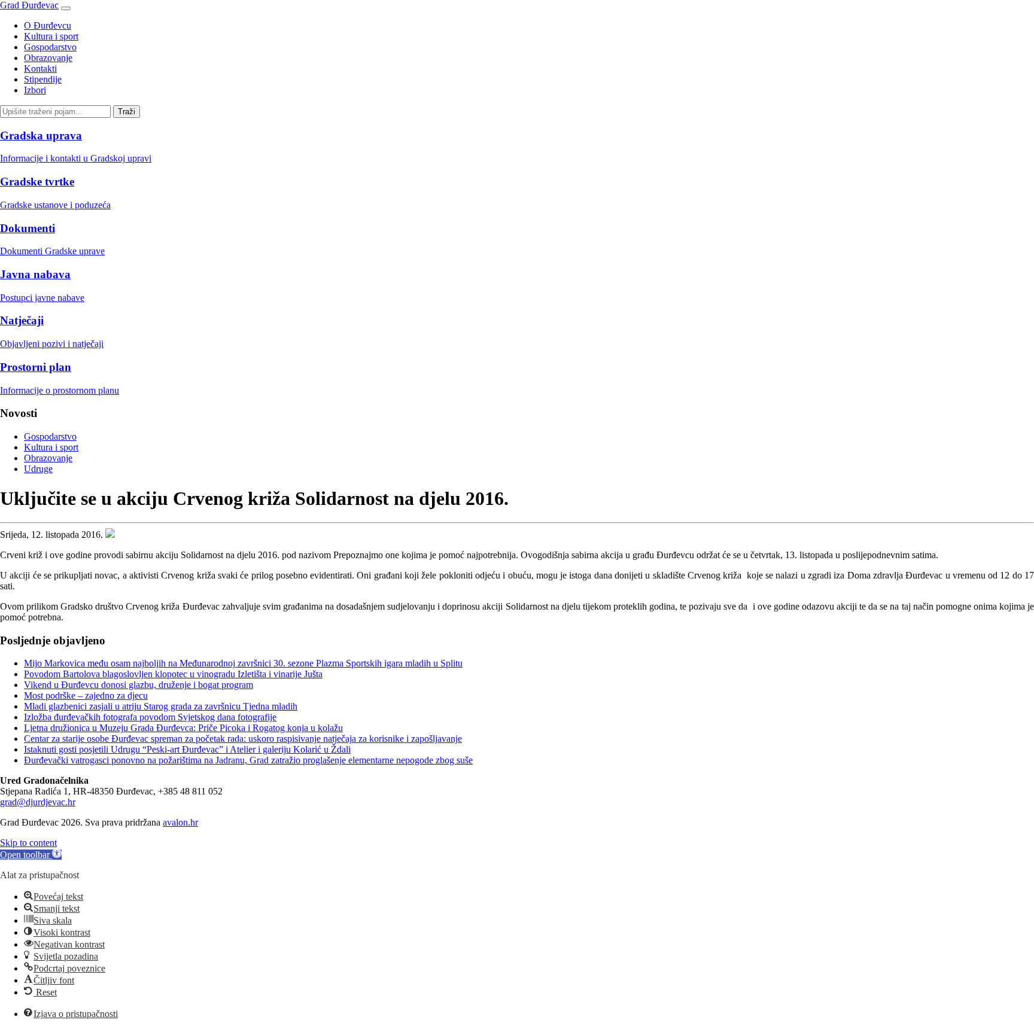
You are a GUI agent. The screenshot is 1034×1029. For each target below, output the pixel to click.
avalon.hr (180, 822)
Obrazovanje (48, 58)
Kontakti (40, 68)
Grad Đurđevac (29, 5)
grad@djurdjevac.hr (37, 802)
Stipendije (43, 79)
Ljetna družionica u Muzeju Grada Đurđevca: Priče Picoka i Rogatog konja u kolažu (183, 728)
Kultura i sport (51, 36)
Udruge (38, 469)
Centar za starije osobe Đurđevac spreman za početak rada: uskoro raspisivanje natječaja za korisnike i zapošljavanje (243, 738)
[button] (31, 855)
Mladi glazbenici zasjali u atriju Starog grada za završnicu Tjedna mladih (160, 706)
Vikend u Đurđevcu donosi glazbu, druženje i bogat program (138, 685)
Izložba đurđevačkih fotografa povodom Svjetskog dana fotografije (150, 717)
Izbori (35, 90)
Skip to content (28, 843)
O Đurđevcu (47, 25)
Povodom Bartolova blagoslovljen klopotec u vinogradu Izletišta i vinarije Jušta (173, 674)
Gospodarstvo (50, 47)
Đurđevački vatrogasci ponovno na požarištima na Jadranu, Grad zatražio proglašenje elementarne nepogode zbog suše (248, 760)
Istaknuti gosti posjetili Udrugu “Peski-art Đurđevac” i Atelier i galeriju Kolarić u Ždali (187, 749)
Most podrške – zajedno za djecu (86, 695)
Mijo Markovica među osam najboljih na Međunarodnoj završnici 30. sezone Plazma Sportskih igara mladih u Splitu (243, 663)
